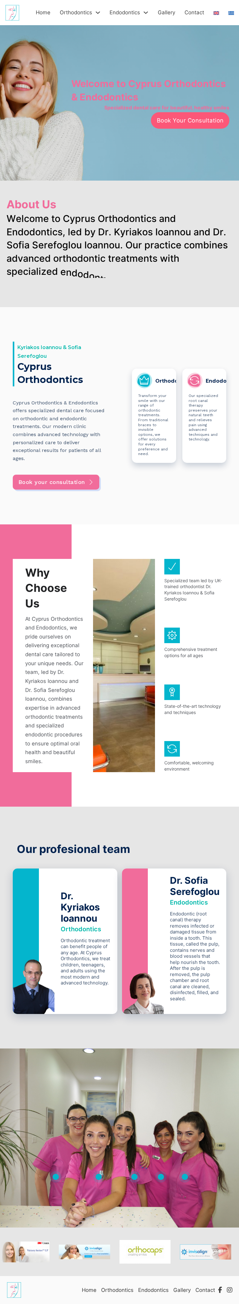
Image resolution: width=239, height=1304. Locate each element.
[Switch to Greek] (231, 11)
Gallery (166, 12)
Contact (194, 12)
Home (43, 12)
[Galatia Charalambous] (99, 1177)
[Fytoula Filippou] (185, 1177)
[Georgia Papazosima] (134, 1177)
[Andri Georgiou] (56, 1177)
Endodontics (125, 12)
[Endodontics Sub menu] (145, 12)
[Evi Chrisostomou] (161, 1177)
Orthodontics (76, 12)
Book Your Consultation (190, 120)
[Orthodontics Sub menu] (98, 12)
